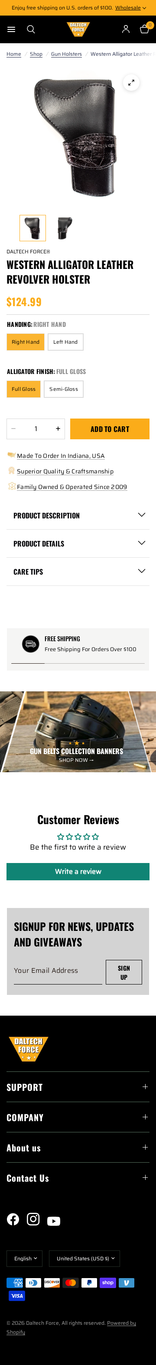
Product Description (46, 515)
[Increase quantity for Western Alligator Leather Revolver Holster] (58, 429)
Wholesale (128, 7)
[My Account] (126, 29)
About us (23, 1147)
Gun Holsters (66, 54)
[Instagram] (36, 1219)
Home (13, 54)
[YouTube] (56, 1221)
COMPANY (25, 1117)
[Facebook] (16, 1219)
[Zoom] (131, 82)
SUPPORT (24, 1086)
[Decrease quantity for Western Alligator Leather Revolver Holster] (13, 429)
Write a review (78, 871)
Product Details (38, 543)
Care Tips (28, 571)
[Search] (28, 29)
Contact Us (27, 1177)
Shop (36, 54)
